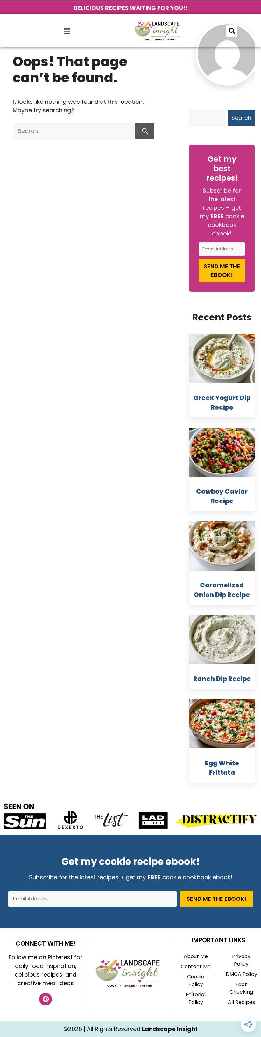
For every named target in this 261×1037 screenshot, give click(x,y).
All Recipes (241, 1002)
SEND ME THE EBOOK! (222, 270)
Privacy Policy (241, 960)
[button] (66, 31)
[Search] (144, 131)
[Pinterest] (45, 999)
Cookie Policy (195, 980)
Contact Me (196, 966)
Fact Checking (241, 988)
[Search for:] (74, 131)
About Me (196, 956)
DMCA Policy (241, 974)
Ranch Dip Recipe (222, 678)
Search (241, 118)
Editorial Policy (196, 998)
